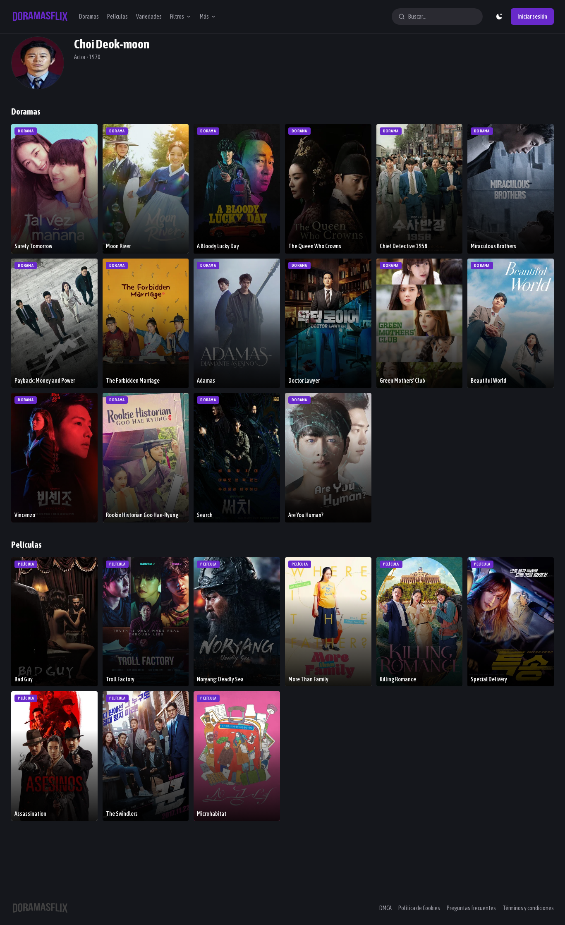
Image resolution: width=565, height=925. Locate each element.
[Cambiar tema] (499, 16)
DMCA (385, 908)
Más (204, 16)
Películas (117, 16)
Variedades (149, 16)
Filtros (177, 16)
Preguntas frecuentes (471, 908)
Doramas (89, 16)
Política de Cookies (419, 908)
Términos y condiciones (528, 908)
